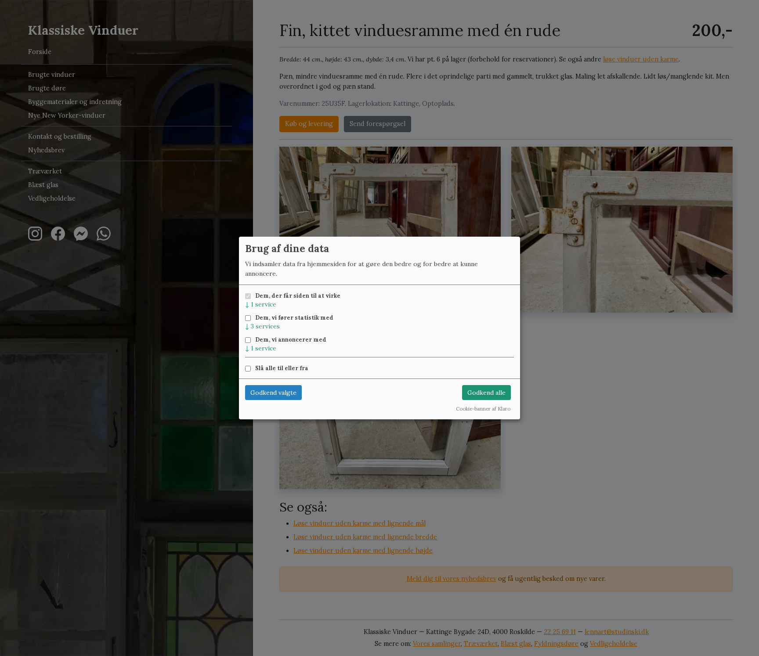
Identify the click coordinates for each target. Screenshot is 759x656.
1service (260, 304)
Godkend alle (486, 392)
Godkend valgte (273, 392)
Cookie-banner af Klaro (483, 409)
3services (262, 326)
